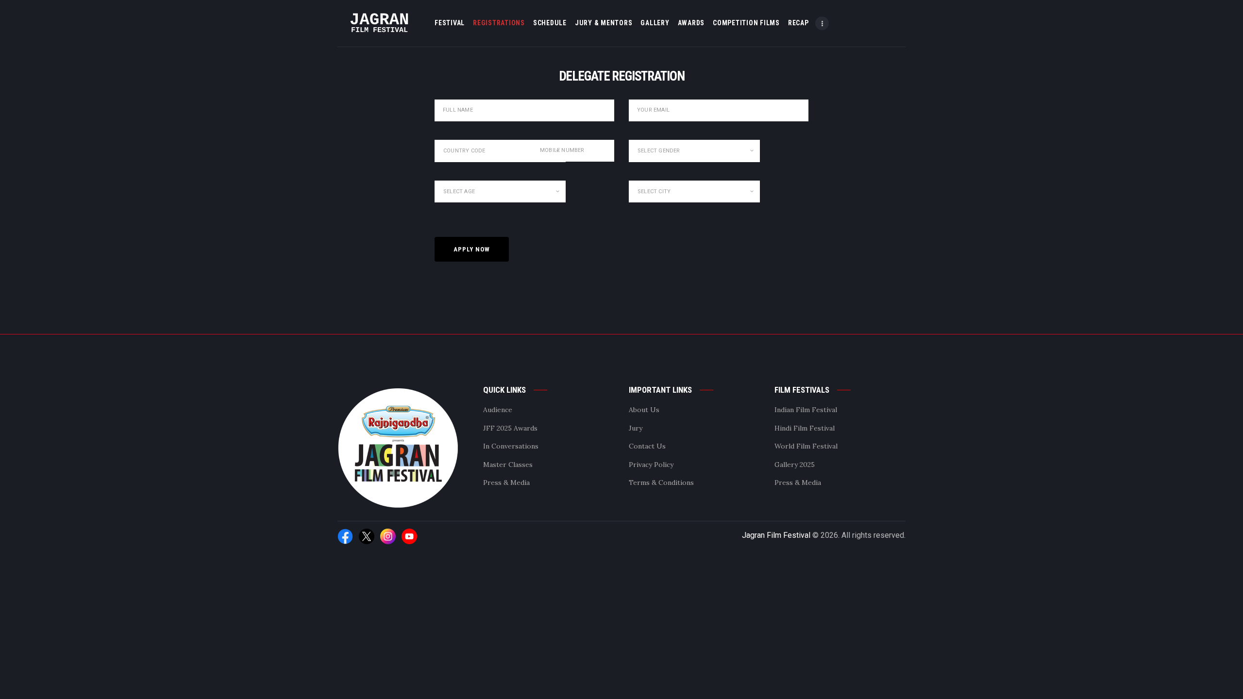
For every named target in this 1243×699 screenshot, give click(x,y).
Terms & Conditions (661, 482)
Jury (635, 428)
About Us (644, 409)
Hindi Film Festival (804, 428)
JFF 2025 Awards (510, 428)
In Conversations (510, 446)
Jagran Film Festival (776, 535)
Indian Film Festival (805, 409)
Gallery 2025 (794, 464)
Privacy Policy (651, 464)
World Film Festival (806, 446)
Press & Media (506, 482)
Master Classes (508, 464)
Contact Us (647, 446)
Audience (497, 409)
